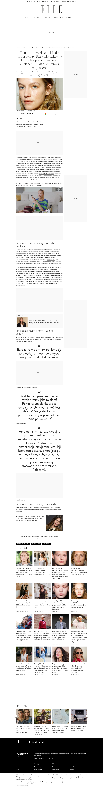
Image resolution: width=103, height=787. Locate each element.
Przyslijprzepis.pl (55, 769)
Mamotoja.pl (36, 764)
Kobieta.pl (54, 766)
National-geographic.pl (38, 769)
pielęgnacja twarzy (22, 544)
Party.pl (17, 764)
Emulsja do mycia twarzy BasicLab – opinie (30, 124)
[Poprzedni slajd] (16, 716)
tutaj (27, 785)
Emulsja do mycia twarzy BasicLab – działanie (31, 122)
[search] (77, 17)
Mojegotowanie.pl (37, 766)
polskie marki (36, 544)
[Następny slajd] (87, 716)
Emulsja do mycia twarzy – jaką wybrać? (29, 126)
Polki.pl (53, 764)
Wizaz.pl (72, 766)
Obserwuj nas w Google (52, 114)
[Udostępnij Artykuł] (61, 114)
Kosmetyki (46, 544)
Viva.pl (71, 764)
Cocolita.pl (18, 769)
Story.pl (72, 769)
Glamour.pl (18, 766)
